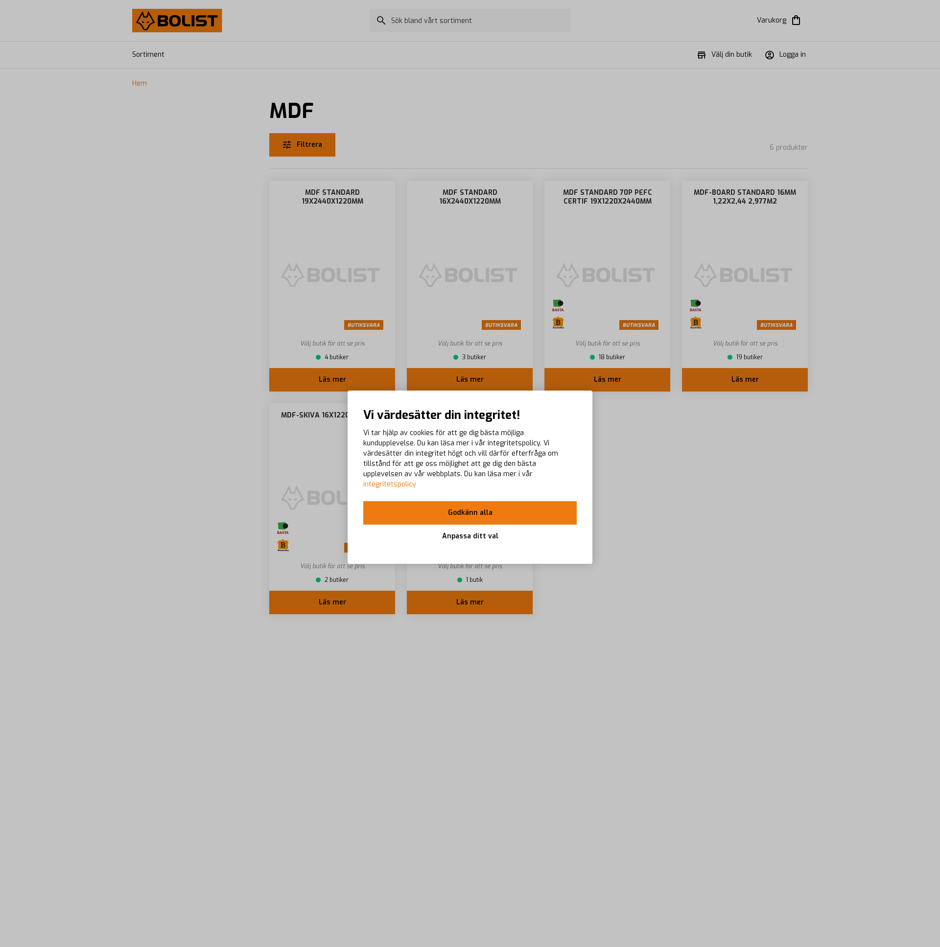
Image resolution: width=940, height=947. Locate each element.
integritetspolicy (389, 484)
